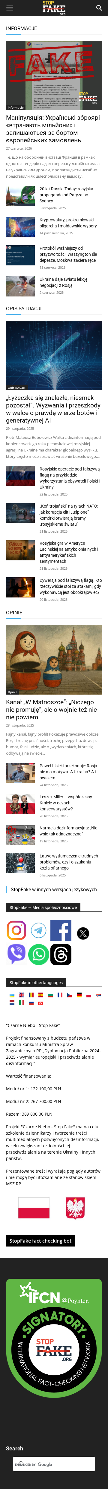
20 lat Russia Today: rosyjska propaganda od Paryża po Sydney (66, 194)
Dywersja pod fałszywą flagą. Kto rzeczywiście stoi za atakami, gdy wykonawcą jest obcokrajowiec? (71, 586)
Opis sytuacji (24, 309)
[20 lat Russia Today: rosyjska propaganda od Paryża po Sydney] (20, 196)
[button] (9, 8)
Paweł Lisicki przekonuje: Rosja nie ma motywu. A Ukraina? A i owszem (68, 771)
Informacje (21, 28)
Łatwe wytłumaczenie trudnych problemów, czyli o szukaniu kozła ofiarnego (69, 862)
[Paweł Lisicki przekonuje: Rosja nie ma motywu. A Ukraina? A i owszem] (20, 773)
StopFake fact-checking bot (40, 1240)
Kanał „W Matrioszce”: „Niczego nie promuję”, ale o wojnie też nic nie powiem (51, 710)
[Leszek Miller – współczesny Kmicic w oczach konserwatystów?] (20, 804)
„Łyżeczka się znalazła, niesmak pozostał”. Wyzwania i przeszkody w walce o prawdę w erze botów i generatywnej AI (53, 409)
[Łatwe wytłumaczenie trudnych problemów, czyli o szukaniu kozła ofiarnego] (20, 863)
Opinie (14, 613)
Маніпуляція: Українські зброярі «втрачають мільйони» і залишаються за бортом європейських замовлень (53, 129)
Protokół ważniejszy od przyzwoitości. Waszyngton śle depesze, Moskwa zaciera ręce (68, 254)
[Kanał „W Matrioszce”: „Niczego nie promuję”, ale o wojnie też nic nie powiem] (54, 659)
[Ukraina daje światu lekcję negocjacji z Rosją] (20, 286)
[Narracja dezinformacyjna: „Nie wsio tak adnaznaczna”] (20, 835)
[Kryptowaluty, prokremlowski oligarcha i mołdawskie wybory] (20, 227)
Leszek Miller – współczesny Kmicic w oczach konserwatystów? (66, 802)
